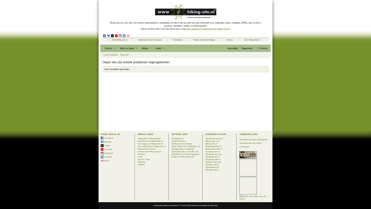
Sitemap (141, 162)
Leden (158, 48)
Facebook (104, 35)
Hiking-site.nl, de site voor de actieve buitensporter (185, 12)
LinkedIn (124, 35)
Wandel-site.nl (211, 170)
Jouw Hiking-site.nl (119, 40)
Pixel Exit (214, 206)
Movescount (116, 35)
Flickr (128, 35)
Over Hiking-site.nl (251, 40)
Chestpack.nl (177, 138)
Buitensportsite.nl (213, 146)
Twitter (112, 35)
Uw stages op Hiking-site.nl (150, 144)
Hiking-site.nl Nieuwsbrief (149, 138)
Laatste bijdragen (110, 55)
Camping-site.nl (212, 151)
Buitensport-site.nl (213, 149)
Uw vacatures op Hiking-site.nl (151, 146)
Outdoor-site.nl (212, 164)
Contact (141, 154)
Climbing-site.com (213, 154)
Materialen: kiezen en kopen (150, 40)
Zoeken (141, 164)
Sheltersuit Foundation (182, 144)
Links (140, 157)
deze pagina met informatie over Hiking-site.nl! (208, 29)
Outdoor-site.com (213, 162)
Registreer (124, 55)
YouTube (108, 149)
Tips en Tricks (144, 159)
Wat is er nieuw (127, 48)
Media (145, 48)
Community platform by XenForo (177, 206)
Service (229, 40)
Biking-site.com (212, 141)
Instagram (120, 35)
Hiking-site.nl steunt (147, 149)
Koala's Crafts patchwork (183, 157)
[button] (114, 48)
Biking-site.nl (211, 144)
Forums (108, 48)
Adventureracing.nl (214, 138)
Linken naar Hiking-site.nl (149, 151)
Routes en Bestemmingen (204, 40)
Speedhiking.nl (212, 167)
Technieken (177, 40)
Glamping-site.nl (212, 159)
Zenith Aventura (179, 141)
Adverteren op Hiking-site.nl (150, 141)
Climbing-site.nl (212, 157)
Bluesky (108, 35)
